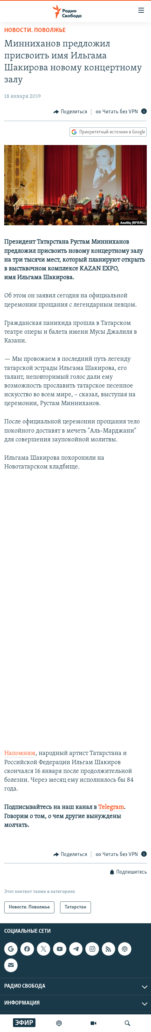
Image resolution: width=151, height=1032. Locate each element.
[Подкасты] (124, 949)
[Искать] (127, 1023)
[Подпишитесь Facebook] (27, 949)
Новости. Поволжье (35, 30)
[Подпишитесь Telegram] (76, 949)
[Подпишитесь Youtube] (59, 949)
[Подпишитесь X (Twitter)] (43, 949)
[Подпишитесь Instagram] (92, 949)
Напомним (19, 753)
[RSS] (108, 949)
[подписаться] (11, 965)
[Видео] (93, 1023)
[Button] (70, 112)
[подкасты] (59, 1023)
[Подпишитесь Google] (11, 949)
